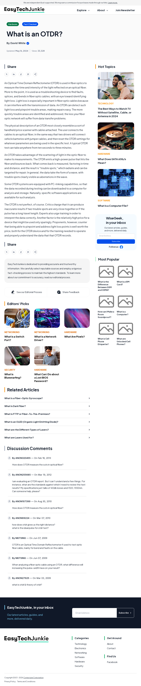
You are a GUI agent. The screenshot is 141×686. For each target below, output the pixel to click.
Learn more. (113, 3)
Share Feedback (70, 292)
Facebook (112, 662)
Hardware (70, 332)
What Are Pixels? (74, 336)
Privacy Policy (10, 681)
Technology (106, 103)
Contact (111, 648)
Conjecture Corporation (33, 678)
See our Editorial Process (29, 292)
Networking (12, 332)
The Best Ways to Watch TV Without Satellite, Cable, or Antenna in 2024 (114, 112)
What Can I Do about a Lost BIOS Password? (46, 378)
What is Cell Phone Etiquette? (103, 341)
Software (104, 200)
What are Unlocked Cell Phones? (123, 341)
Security (9, 369)
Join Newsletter (125, 10)
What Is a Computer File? (113, 205)
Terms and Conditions (26, 681)
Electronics (80, 648)
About (110, 643)
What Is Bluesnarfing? (12, 376)
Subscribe (116, 241)
